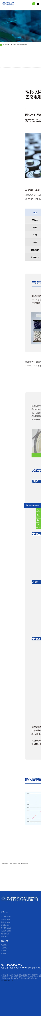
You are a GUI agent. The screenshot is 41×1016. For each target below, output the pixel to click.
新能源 (24, 45)
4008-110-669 (34, 505)
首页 (12, 45)
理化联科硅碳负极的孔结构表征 (17, 863)
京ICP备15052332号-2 (8, 980)
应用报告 (18, 45)
